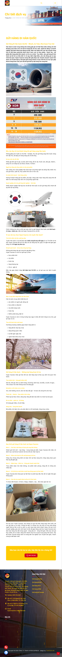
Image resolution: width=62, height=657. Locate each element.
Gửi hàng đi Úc (36, 585)
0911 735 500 (32, 555)
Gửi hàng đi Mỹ (36, 589)
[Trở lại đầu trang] (58, 653)
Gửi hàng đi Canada (38, 592)
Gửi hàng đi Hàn (37, 582)
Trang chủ (8, 18)
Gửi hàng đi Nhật (37, 579)
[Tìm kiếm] (41, 3)
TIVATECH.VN (50, 650)
